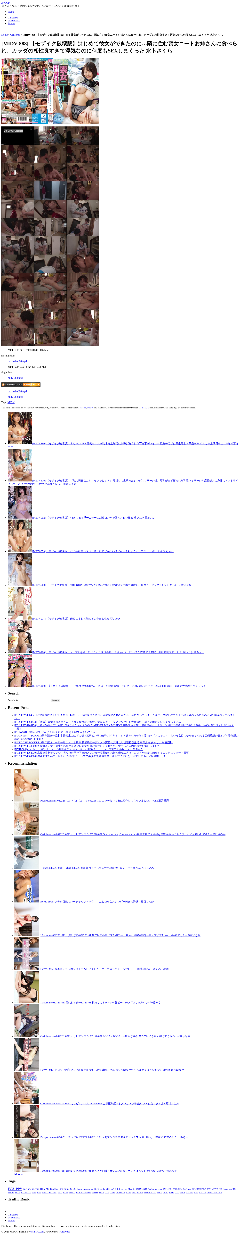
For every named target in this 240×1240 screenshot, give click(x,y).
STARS (11, 1192)
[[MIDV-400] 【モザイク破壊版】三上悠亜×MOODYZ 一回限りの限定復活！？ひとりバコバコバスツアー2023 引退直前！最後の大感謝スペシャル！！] (20, 686)
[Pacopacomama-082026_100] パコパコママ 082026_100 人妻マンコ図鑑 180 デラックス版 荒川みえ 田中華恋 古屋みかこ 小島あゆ (114, 1137)
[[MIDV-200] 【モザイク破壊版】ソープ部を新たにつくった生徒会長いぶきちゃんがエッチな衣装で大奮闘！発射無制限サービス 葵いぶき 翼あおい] (20, 652)
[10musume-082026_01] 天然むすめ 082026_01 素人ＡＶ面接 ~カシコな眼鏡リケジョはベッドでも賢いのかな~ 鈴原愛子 (108, 1170)
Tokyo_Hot (122, 1189)
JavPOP (5, 2)
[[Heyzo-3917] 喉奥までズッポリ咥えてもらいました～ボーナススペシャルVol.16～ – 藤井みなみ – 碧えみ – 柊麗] (26, 968)
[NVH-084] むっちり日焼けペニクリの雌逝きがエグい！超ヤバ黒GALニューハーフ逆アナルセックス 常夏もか (78, 749)
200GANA (111, 1189)
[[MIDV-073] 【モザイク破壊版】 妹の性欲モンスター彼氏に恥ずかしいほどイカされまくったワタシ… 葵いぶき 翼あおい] (20, 551)
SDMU (72, 1192)
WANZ (45, 1192)
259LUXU (167, 1189)
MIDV (11, 402)
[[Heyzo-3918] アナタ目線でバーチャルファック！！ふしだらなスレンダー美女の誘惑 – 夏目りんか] (26, 901)
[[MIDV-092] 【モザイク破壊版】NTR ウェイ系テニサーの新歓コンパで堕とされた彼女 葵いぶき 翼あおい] (20, 517)
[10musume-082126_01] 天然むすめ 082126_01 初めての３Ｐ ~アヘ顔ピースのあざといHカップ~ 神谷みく (100, 1002)
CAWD (119, 1192)
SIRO (73, 1189)
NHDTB (87, 1192)
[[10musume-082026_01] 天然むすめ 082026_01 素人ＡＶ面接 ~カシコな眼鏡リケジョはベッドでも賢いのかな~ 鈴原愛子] (26, 1170)
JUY (23, 1192)
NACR (101, 1192)
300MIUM (177, 1189)
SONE (128, 1192)
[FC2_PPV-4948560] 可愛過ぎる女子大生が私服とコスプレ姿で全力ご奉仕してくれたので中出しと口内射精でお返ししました (87, 745)
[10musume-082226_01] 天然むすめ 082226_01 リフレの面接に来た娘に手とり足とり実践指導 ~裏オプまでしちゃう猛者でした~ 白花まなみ (120, 935)
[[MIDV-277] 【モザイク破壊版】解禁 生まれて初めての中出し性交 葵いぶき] (20, 618)
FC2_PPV (15, 1189)
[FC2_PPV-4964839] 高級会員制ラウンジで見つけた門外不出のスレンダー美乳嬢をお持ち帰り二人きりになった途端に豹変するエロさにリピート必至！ (102, 752)
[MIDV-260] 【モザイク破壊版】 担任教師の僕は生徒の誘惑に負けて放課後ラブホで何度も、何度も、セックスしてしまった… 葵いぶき (111, 585)
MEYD (215, 1189)
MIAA (65, 1192)
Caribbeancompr (155, 1189)
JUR (220, 1192)
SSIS (34, 1192)
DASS (112, 1192)
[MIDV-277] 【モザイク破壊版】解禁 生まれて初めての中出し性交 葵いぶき (76, 618)
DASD (165, 1192)
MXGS (28, 1192)
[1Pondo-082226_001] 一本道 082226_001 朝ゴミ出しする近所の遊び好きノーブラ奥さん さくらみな (97, 868)
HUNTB (202, 1192)
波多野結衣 (141, 1189)
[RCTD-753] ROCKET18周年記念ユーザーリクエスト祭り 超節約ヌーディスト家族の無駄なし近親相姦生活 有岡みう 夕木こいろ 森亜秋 (93, 742)
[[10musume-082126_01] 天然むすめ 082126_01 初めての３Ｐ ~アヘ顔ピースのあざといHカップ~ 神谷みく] (26, 1002)
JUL (194, 1189)
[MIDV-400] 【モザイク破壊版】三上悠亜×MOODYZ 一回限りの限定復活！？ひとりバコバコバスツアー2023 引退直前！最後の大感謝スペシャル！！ (120, 686)
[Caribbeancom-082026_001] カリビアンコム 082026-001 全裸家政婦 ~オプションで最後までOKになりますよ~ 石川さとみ (109, 1103)
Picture (11, 23)
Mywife (131, 1189)
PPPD (153, 1192)
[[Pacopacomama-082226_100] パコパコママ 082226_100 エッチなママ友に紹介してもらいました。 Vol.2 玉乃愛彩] (26, 800)
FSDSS (95, 1192)
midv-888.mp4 (15, 377)
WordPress (64, 1231)
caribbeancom (31, 1188)
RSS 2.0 (145, 407)
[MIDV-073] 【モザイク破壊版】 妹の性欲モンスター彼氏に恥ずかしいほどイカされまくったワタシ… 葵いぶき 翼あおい (103, 551)
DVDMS (189, 1192)
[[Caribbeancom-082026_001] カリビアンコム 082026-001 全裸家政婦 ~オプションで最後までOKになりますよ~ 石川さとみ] (26, 1103)
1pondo (54, 1189)
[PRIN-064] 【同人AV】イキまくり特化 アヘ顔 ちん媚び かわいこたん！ (56, 732)
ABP (50, 1192)
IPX (198, 1189)
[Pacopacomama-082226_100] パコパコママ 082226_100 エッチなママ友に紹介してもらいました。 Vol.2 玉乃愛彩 (104, 800)
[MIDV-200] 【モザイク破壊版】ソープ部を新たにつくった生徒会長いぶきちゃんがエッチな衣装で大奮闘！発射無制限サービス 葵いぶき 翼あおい (118, 652)
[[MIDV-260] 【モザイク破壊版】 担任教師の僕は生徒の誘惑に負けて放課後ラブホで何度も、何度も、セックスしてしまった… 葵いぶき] (20, 585)
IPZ (234, 1189)
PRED (209, 1192)
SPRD (159, 1192)
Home (11, 11)
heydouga (227, 1189)
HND (60, 1192)
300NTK (147, 1192)
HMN (134, 1192)
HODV (140, 1192)
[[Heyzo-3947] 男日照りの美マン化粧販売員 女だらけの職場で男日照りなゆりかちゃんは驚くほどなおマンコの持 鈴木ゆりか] (26, 1069)
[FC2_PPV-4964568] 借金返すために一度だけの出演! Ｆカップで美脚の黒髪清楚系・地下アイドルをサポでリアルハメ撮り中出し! (89, 756)
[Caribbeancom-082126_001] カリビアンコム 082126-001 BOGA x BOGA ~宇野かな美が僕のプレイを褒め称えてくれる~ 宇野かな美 (115, 1036)
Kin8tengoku (99, 1189)
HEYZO (44, 1189)
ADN (196, 1192)
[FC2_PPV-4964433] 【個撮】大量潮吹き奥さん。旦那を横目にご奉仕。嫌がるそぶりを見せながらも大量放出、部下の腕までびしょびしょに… (97, 721)
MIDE (17, 1192)
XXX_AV (80, 1192)
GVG (177, 1192)
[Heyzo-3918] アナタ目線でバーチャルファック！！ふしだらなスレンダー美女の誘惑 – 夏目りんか (97, 901)
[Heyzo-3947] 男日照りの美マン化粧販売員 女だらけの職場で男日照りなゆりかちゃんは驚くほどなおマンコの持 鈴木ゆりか (112, 1069)
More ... (18, 1174)
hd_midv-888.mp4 (17, 361)
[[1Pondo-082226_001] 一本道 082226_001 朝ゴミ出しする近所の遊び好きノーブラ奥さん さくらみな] (26, 868)
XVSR (215, 1192)
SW (123, 1192)
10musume (64, 1189)
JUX (220, 1189)
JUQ (55, 1192)
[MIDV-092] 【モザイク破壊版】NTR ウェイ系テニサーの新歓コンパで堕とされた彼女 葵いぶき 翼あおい (93, 517)
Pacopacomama (85, 1189)
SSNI (209, 1189)
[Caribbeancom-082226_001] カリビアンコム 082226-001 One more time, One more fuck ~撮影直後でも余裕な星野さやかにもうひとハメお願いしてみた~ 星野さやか (132, 834)
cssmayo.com (37, 1231)
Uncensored (14, 20)
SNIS (39, 1192)
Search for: (13, 700)
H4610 (182, 1192)
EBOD (203, 1189)
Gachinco (187, 1189)
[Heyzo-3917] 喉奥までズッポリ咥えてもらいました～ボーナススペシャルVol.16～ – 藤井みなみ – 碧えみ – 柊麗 (104, 968)
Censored (13, 17)
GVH (107, 1192)
